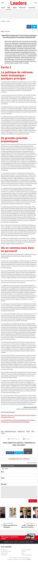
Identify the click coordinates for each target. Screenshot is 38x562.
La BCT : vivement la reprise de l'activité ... (28, 525)
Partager (29, 27)
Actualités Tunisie (4, 549)
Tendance (31, 542)
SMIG (32, 431)
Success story (22, 542)
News (8, 21)
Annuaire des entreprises (26, 549)
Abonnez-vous (28, 451)
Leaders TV (16, 542)
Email (2, 478)
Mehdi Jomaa (21, 431)
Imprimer (27, 439)
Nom (2, 472)
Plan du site (23, 551)
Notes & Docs (22, 7)
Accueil (3, 21)
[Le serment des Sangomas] (11, 512)
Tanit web (29, 559)
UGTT (2, 433)
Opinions (27, 542)
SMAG (28, 431)
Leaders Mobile (4, 555)
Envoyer (32, 501)
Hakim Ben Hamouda (10, 431)
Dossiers (11, 542)
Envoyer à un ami (14, 439)
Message (4, 484)
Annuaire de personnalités (6, 551)
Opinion (15, 7)
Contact (22, 553)
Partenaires (6, 542)
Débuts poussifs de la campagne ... (10, 525)
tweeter (34, 27)
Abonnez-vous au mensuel (26, 555)
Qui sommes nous (4, 553)
